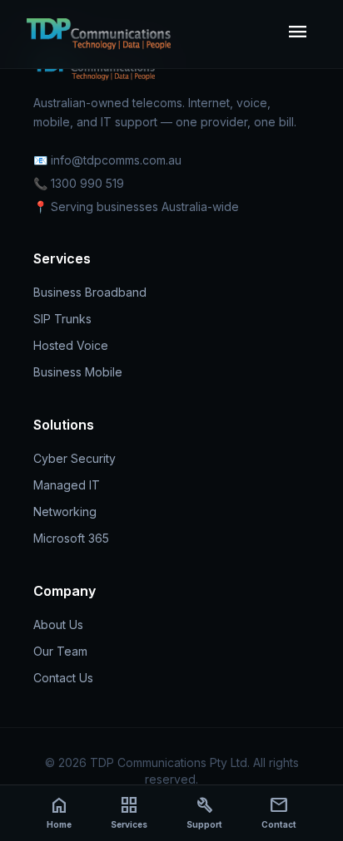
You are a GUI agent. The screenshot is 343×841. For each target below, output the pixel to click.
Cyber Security (74, 458)
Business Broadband (90, 292)
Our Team (60, 651)
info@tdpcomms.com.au (116, 160)
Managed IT (66, 485)
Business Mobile (77, 372)
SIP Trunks (62, 319)
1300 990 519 (87, 183)
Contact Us (63, 678)
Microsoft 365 (71, 538)
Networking (65, 511)
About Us (58, 624)
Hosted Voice (70, 345)
